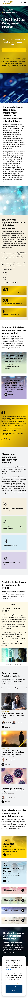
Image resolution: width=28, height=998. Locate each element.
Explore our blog (12, 688)
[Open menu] (25, 2)
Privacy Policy (9, 969)
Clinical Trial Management (9, 10)
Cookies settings (14, 983)
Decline (14, 990)
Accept (14, 986)
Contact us (14, 50)
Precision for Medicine (7, 9)
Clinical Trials (5, 711)
